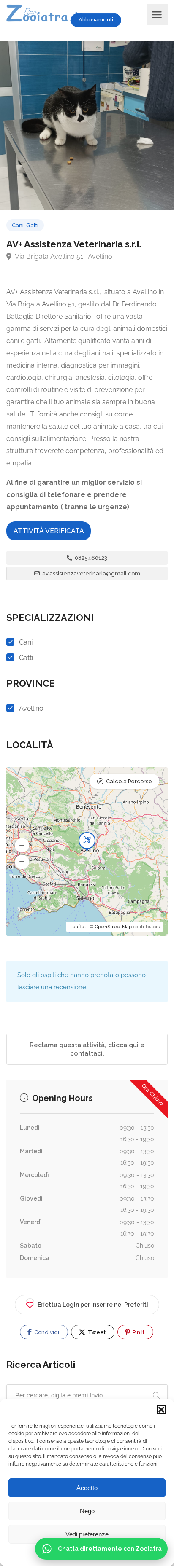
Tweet (96, 1332)
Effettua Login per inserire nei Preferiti (93, 1304)
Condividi (46, 1332)
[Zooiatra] (49, 15)
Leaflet (77, 926)
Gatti (32, 225)
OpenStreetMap (113, 926)
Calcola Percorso (129, 781)
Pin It (137, 1332)
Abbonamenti (96, 19)
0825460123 (90, 558)
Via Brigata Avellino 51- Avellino (63, 256)
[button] (161, 1409)
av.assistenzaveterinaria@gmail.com (90, 573)
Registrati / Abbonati (138, 20)
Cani (18, 225)
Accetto (87, 1487)
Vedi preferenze (87, 1534)
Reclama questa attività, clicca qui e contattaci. (87, 1049)
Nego (87, 1511)
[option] (87, 125)
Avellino (31, 708)
